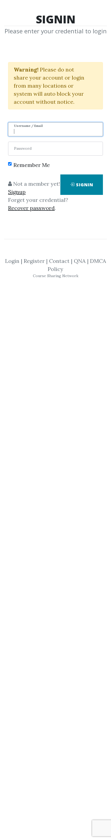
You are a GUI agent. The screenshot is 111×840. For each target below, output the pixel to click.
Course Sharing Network (55, 275)
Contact (59, 261)
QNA (80, 261)
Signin (84, 185)
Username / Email (28, 126)
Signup (17, 191)
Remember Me (31, 165)
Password (23, 148)
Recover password (31, 208)
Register (34, 261)
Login (12, 261)
